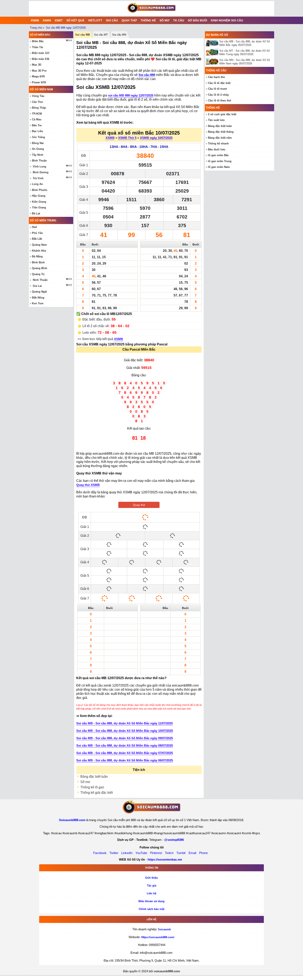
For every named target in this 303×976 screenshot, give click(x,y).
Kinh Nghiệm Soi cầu (227, 20)
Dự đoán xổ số (217, 34)
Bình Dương (40, 172)
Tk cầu (178, 20)
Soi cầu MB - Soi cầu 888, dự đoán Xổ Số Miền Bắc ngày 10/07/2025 (124, 730)
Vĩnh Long (39, 166)
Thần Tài (37, 47)
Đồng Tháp (39, 107)
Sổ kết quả (75, 20)
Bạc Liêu (37, 131)
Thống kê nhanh (218, 143)
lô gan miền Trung (219, 161)
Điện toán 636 (40, 58)
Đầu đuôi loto (216, 149)
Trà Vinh (38, 178)
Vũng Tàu (38, 96)
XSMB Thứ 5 (127, 137)
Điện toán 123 (40, 53)
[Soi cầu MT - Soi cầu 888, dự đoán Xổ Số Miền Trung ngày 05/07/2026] (212, 52)
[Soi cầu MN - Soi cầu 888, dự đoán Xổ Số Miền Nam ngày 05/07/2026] (212, 61)
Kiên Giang (39, 201)
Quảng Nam (39, 244)
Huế (34, 227)
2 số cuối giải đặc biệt (222, 114)
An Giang (38, 148)
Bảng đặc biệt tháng (221, 131)
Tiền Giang (39, 207)
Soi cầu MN (119, 34)
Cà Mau (36, 119)
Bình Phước (39, 190)
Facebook (100, 853)
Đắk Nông (38, 297)
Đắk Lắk (37, 238)
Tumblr (181, 853)
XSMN (47, 20)
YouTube (141, 853)
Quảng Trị (38, 274)
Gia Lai (37, 285)
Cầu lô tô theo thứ (219, 100)
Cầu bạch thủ (216, 77)
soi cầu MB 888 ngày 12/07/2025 (130, 95)
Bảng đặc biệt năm (220, 137)
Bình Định (38, 262)
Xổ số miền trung (43, 220)
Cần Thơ (37, 101)
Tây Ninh (37, 154)
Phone (203, 853)
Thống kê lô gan (92, 787)
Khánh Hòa (39, 250)
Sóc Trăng (38, 137)
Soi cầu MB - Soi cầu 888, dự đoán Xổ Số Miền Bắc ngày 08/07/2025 (124, 745)
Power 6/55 (39, 82)
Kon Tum (37, 303)
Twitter (113, 853)
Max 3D (36, 64)
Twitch (169, 853)
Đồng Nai (38, 143)
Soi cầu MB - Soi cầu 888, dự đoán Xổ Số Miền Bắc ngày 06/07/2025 (124, 760)
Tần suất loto (216, 120)
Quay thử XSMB (88, 485)
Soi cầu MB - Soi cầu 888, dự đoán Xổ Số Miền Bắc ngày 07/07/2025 (124, 753)
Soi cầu (112, 20)
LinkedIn (127, 853)
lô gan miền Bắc (218, 155)
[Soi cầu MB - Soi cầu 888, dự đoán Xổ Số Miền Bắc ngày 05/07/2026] (212, 43)
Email (192, 853)
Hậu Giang (38, 195)
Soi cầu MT (101, 34)
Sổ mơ (164, 20)
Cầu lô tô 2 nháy (218, 94)
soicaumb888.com (167, 971)
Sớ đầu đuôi (197, 20)
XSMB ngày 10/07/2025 (156, 137)
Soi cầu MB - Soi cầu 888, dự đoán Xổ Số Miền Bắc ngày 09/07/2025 (124, 738)
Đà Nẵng (37, 256)
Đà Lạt (36, 213)
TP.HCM (37, 113)
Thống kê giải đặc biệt (96, 792)
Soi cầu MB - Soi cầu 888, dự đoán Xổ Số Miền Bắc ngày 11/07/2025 (124, 723)
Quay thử (129, 20)
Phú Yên (37, 233)
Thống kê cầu (216, 70)
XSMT (59, 20)
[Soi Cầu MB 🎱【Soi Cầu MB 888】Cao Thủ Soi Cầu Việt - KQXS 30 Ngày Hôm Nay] (151, 8)
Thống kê (148, 20)
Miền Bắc (38, 41)
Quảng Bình (39, 268)
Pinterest (156, 853)
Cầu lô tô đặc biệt (219, 83)
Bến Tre (37, 125)
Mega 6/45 (38, 76)
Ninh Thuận (40, 279)
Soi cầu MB (82, 34)
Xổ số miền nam (41, 89)
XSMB (35, 20)
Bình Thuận (39, 160)
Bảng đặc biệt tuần (94, 776)
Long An (37, 184)
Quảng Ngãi (39, 291)
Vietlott (95, 20)
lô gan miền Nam (219, 166)
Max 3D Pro (39, 70)
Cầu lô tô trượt (217, 88)
